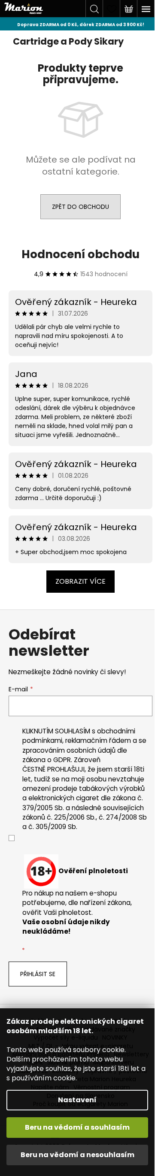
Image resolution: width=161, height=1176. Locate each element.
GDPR (62, 759)
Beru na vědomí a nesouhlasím (77, 1155)
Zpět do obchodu (80, 206)
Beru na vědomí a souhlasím (77, 1127)
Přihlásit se (37, 974)
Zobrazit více (80, 581)
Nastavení (77, 1100)
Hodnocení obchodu (80, 254)
